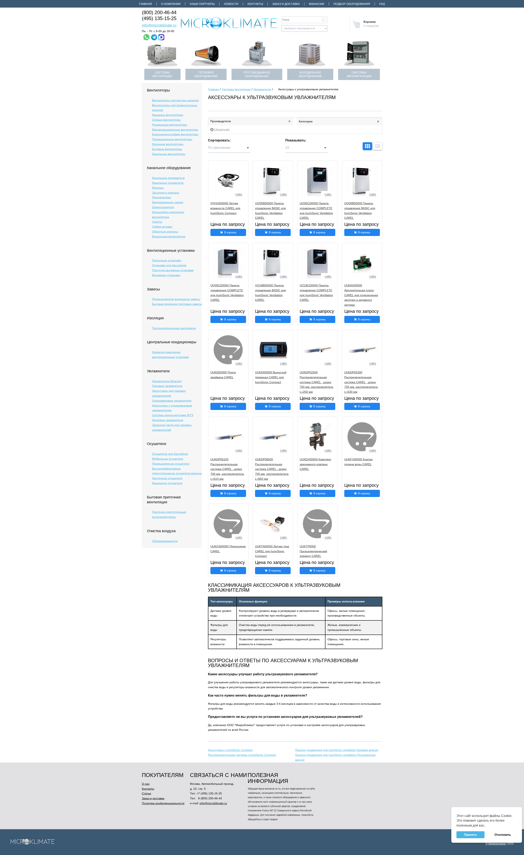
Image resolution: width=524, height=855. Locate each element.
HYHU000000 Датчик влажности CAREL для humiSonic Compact (225, 208)
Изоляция (155, 318)
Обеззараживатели (165, 541)
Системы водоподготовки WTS (172, 415)
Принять (470, 834)
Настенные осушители (167, 478)
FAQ (382, 4)
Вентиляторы (158, 90)
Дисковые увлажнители (167, 420)
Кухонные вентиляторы (167, 144)
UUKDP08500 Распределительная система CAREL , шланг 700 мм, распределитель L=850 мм (272, 469)
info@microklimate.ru (159, 25)
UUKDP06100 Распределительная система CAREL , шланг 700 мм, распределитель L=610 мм (227, 469)
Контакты (255, 4)
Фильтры (158, 187)
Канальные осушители (167, 483)
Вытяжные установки (166, 275)
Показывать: (295, 140)
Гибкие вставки (162, 226)
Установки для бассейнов (169, 265)
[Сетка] (367, 146)
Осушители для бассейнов (170, 453)
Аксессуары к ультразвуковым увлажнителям (172, 408)
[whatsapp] (146, 37)
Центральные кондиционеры (171, 342)
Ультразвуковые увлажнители (171, 400)
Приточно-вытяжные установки (173, 270)
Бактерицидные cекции (167, 202)
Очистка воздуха (161, 531)
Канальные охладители (168, 182)
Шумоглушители (163, 207)
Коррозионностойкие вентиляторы (175, 134)
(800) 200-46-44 (159, 12)
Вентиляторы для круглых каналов (175, 100)
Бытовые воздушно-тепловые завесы (177, 304)
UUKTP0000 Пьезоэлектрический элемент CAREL (313, 551)
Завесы (153, 289)
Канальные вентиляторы (168, 154)
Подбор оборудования (351, 4)
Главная (145, 4)
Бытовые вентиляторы (167, 149)
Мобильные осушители (167, 458)
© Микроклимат (496, 843)
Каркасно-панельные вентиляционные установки (170, 354)
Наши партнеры (202, 4)
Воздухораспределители (168, 236)
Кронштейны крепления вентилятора (168, 214)
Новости (231, 4)
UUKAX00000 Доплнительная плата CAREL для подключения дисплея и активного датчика (361, 295)
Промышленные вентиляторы (172, 139)
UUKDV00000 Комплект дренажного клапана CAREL (315, 464)
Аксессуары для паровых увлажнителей (169, 393)
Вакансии (316, 4)
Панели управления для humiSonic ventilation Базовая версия (336, 750)
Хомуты (157, 221)
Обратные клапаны (165, 231)
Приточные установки (166, 260)
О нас (146, 783)
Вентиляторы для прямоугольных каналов (174, 108)
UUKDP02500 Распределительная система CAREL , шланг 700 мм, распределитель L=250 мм (316, 382)
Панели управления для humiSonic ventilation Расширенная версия (335, 757)
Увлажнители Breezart (167, 381)
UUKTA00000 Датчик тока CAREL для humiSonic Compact (272, 551)
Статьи (146, 793)
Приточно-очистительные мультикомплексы (169, 514)
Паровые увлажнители (167, 385)
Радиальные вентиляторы (169, 124)
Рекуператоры (161, 197)
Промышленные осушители (170, 463)
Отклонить (503, 834)
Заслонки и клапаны (165, 192)
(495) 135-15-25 (159, 18)
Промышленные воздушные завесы (176, 299)
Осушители (156, 444)
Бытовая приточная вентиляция (164, 499)
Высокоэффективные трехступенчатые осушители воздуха (177, 471)
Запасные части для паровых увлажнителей (172, 427)
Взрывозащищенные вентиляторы (175, 129)
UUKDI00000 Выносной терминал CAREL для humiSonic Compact (270, 377)
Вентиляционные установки (171, 250)
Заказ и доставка (286, 4)
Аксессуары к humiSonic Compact (230, 750)
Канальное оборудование (169, 168)
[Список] (377, 146)
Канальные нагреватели (168, 178)
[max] (161, 37)
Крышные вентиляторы (167, 114)
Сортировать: (219, 140)
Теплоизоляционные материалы (174, 328)
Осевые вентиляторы (166, 119)
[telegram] (154, 37)
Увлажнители (158, 371)
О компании (171, 4)
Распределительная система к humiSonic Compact (242, 755)
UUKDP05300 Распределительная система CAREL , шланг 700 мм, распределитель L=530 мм (361, 382)
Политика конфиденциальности (163, 803)
